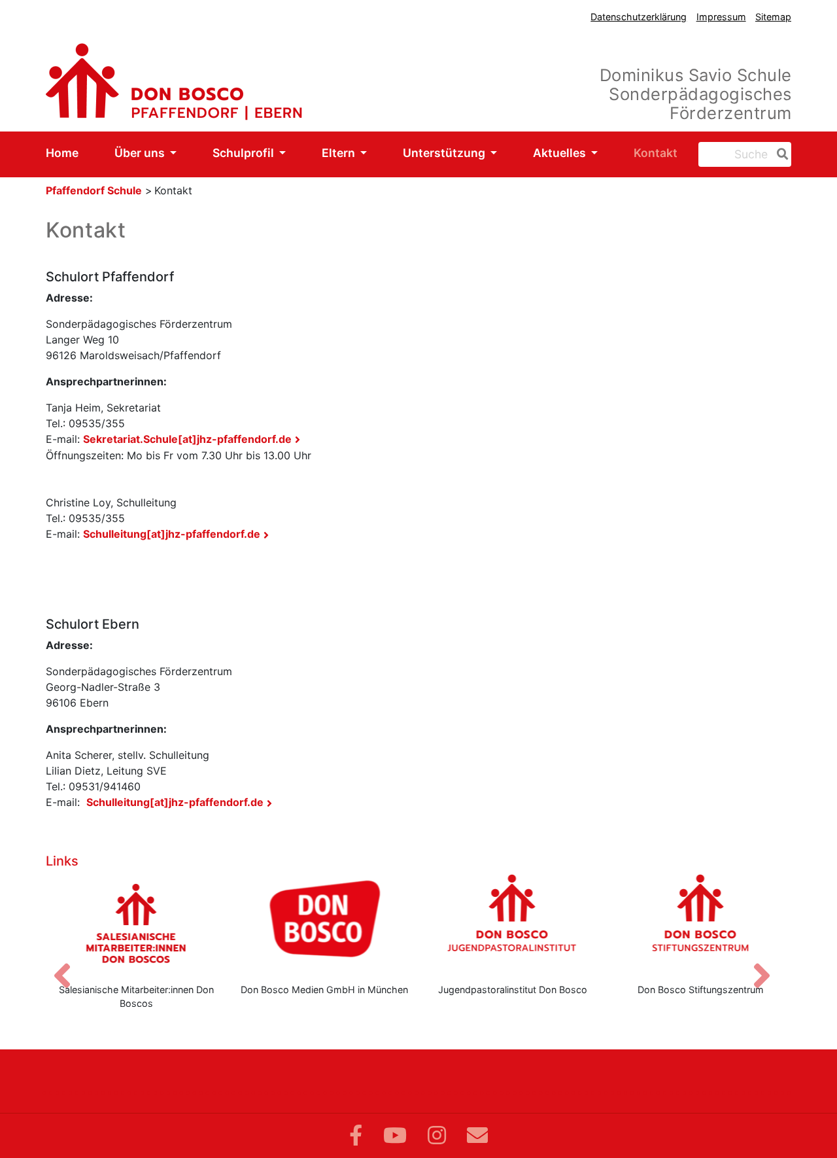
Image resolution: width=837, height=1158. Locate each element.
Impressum (721, 16)
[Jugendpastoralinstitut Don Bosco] (513, 923)
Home (62, 153)
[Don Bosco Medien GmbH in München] (325, 923)
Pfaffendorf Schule (94, 190)
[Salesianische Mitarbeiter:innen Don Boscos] (137, 923)
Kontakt (655, 153)
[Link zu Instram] (437, 1135)
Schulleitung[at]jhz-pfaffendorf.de (171, 533)
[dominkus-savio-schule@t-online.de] (477, 1135)
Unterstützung (445, 153)
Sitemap (773, 16)
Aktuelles (561, 153)
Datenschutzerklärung (638, 16)
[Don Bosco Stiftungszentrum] (701, 923)
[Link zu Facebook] (355, 1135)
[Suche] (780, 154)
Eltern (340, 153)
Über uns (140, 153)
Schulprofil (245, 153)
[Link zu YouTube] (395, 1135)
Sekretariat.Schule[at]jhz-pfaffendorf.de (187, 439)
